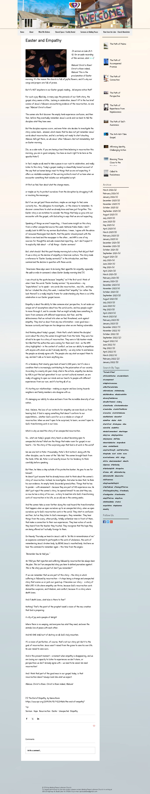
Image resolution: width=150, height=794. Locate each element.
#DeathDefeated (108, 417)
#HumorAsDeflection (109, 442)
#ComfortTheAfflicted (120, 409)
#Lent (114, 453)
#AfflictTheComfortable (110, 387)
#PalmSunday (115, 465)
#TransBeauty (124, 490)
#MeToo (105, 461)
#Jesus (105, 446)
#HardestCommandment (110, 431)
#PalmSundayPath (108, 468)
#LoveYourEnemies (108, 457)
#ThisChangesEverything (110, 490)
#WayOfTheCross (108, 498)
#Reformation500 (108, 476)
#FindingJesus (117, 424)
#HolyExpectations (117, 435)
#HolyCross (106, 435)
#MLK (117, 457)
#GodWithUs (115, 428)
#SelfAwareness (108, 479)
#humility (106, 509)
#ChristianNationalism (121, 405)
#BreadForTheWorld (109, 402)
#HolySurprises (107, 439)
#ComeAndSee (107, 409)
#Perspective (120, 468)
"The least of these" (109, 372)
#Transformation (120, 494)
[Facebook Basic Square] (104, 521)
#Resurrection (119, 476)
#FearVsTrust (107, 424)
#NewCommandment (115, 461)
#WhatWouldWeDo (108, 502)
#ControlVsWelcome (118, 413)
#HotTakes (117, 439)
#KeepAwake (107, 453)
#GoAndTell (106, 428)
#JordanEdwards (113, 446)
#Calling (119, 402)
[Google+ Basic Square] (111, 521)
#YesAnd (118, 502)
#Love (125, 453)
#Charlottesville (108, 405)
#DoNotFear (106, 420)
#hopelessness (117, 505)
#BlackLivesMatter (121, 394)
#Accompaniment (108, 379)
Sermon (29, 710)
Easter (54, 710)
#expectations (107, 505)
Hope (36, 710)
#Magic (123, 457)
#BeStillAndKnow (108, 394)
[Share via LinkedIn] (38, 719)
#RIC (111, 472)
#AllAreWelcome (108, 390)
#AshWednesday (119, 390)
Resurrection (44, 710)
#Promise (106, 472)
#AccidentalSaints (122, 376)
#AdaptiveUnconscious (110, 383)
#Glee (124, 424)
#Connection (107, 413)
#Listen (119, 453)
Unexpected (64, 710)
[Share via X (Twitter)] (32, 719)
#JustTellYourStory (123, 450)
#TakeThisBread (108, 487)
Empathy (74, 710)
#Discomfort (118, 417)
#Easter (114, 420)
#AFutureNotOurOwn (109, 376)
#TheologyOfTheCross (121, 487)
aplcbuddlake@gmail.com (88, 792)
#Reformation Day (119, 472)
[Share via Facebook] (27, 719)
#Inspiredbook (121, 442)
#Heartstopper (123, 431)
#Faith (120, 420)
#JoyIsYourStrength (109, 450)
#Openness (106, 465)
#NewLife (125, 461)
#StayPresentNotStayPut (111, 483)
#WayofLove (118, 498)
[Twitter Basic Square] (108, 521)
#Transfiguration (108, 494)
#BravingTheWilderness (110, 398)
